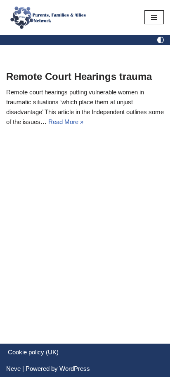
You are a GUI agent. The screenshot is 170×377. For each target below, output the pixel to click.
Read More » (65, 121)
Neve (13, 368)
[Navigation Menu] (154, 17)
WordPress (74, 368)
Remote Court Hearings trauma (79, 76)
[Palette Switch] (160, 40)
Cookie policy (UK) (33, 352)
